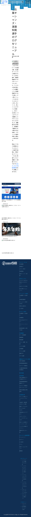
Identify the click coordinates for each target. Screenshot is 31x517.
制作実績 (21, 373)
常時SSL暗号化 (22, 306)
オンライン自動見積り (24, 435)
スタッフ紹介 (22, 269)
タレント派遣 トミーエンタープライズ (23, 398)
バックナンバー (11, 5)
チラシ (20, 444)
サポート (28, 1)
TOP (29, 511)
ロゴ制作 (21, 308)
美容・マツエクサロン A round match (23, 408)
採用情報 (21, 271)
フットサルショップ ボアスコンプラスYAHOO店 (24, 485)
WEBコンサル (22, 278)
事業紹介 (21, 266)
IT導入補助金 (22, 361)
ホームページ (21, 4)
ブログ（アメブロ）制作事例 (15, 165)
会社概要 (21, 264)
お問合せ (28, 3)
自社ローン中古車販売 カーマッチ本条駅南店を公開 (11, 200)
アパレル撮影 (22, 351)
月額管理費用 (22, 299)
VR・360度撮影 (22, 335)
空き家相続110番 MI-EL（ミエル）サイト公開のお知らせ (11, 218)
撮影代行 (21, 353)
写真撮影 (21, 333)
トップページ (3, 5)
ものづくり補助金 (23, 365)
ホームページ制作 (23, 293)
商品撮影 (21, 339)
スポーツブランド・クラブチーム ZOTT (23, 418)
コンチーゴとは (12, 5)
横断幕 (20, 451)
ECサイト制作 (22, 311)
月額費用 (21, 317)
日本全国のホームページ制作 (24, 508)
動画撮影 (21, 337)
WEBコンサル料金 (23, 286)
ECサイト (21, 439)
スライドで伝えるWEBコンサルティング (23, 282)
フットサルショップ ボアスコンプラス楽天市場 (24, 477)
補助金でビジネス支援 (24, 359)
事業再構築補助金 (23, 363)
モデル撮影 (21, 355)
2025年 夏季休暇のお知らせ (8, 253)
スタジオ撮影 (22, 346)
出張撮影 (21, 348)
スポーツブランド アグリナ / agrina (24, 491)
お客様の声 (22, 394)
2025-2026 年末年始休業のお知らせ (9, 236)
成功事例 (21, 375)
